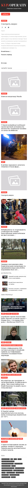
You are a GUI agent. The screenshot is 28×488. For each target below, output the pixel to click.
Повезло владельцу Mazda (11, 96)
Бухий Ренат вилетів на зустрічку (16, 283)
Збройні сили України (13, 374)
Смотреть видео (7, 195)
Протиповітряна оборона (7, 470)
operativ (14, 5)
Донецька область (10, 472)
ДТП (3, 162)
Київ (3, 313)
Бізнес (8, 313)
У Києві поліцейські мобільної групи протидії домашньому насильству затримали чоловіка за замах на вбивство (13, 127)
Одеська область (18, 463)
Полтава (15, 313)
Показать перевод (6, 54)
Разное (4, 20)
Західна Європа (20, 408)
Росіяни (3, 472)
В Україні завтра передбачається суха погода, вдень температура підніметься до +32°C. (13, 414)
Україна (4, 377)
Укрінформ (10, 408)
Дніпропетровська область (7, 463)
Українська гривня (20, 472)
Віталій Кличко (5, 51)
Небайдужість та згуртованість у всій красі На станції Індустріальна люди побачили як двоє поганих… (13, 232)
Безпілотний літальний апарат (8, 461)
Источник (4, 63)
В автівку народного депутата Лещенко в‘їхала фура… (13, 166)
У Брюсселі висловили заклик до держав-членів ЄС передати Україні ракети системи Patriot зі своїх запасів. (14, 447)
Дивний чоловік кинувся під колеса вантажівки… (17, 277)
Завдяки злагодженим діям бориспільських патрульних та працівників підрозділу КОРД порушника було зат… (13, 267)
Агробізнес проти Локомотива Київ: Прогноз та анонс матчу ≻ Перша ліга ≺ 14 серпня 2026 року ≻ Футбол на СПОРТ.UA (14, 319)
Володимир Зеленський (10, 438)
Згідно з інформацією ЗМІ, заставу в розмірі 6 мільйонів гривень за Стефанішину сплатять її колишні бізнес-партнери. (12, 351)
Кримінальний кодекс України (12, 345)
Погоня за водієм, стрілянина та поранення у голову (18, 289)
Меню (6, 14)
